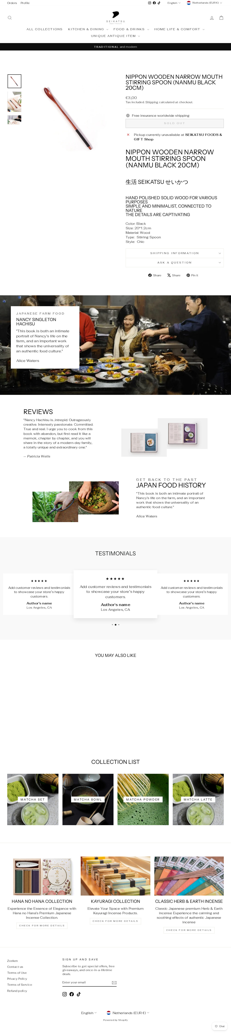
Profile (25, 3)
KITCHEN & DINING (86, 29)
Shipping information (174, 253)
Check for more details (42, 925)
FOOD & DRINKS (130, 29)
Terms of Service (19, 984)
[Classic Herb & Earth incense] (189, 876)
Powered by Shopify (115, 1020)
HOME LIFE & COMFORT (178, 29)
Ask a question (174, 262)
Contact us (15, 966)
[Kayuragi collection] (115, 876)
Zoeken (12, 961)
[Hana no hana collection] (42, 876)
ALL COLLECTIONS (45, 29)
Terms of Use (17, 972)
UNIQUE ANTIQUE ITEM (114, 36)
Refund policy (17, 991)
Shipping (151, 102)
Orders (12, 3)
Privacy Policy (17, 978)
